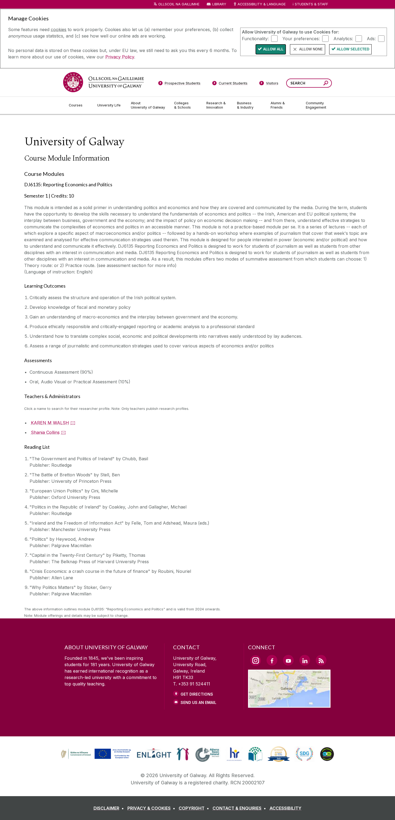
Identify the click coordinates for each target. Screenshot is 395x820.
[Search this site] (325, 83)
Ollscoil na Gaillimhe (178, 4)
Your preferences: (301, 38)
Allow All (273, 49)
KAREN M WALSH (50, 422)
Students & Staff (311, 4)
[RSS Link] (321, 660)
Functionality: (255, 38)
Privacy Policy (119, 57)
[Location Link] (289, 704)
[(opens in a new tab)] (96, 758)
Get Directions (197, 694)
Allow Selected (353, 49)
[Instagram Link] (255, 660)
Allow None (311, 49)
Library (219, 4)
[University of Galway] (103, 82)
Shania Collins (45, 432)
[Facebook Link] (272, 660)
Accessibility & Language (261, 4)
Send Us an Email (198, 702)
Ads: (371, 38)
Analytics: (343, 38)
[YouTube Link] (288, 660)
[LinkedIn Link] (304, 660)
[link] (95, 754)
